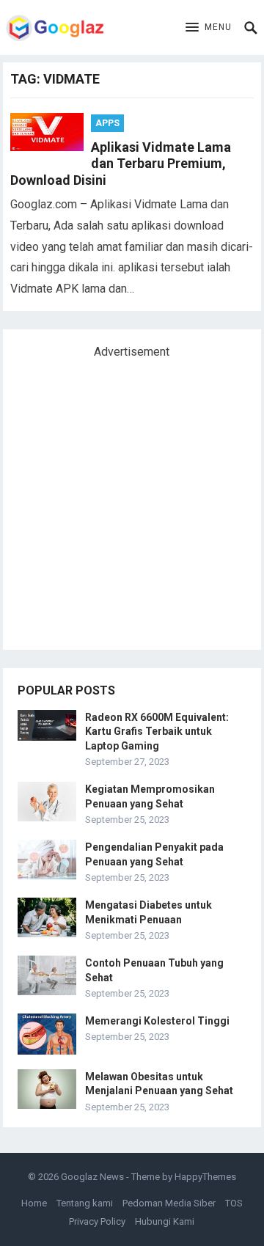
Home (34, 1203)
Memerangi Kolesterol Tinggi (157, 1021)
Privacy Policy (97, 1221)
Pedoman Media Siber (169, 1203)
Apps (107, 123)
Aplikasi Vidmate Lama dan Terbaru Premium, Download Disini (120, 163)
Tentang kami (84, 1203)
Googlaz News (92, 1176)
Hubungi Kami (164, 1221)
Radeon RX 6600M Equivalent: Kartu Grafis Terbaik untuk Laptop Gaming (157, 731)
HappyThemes (205, 1176)
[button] (209, 28)
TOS (234, 1203)
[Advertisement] (132, 498)
